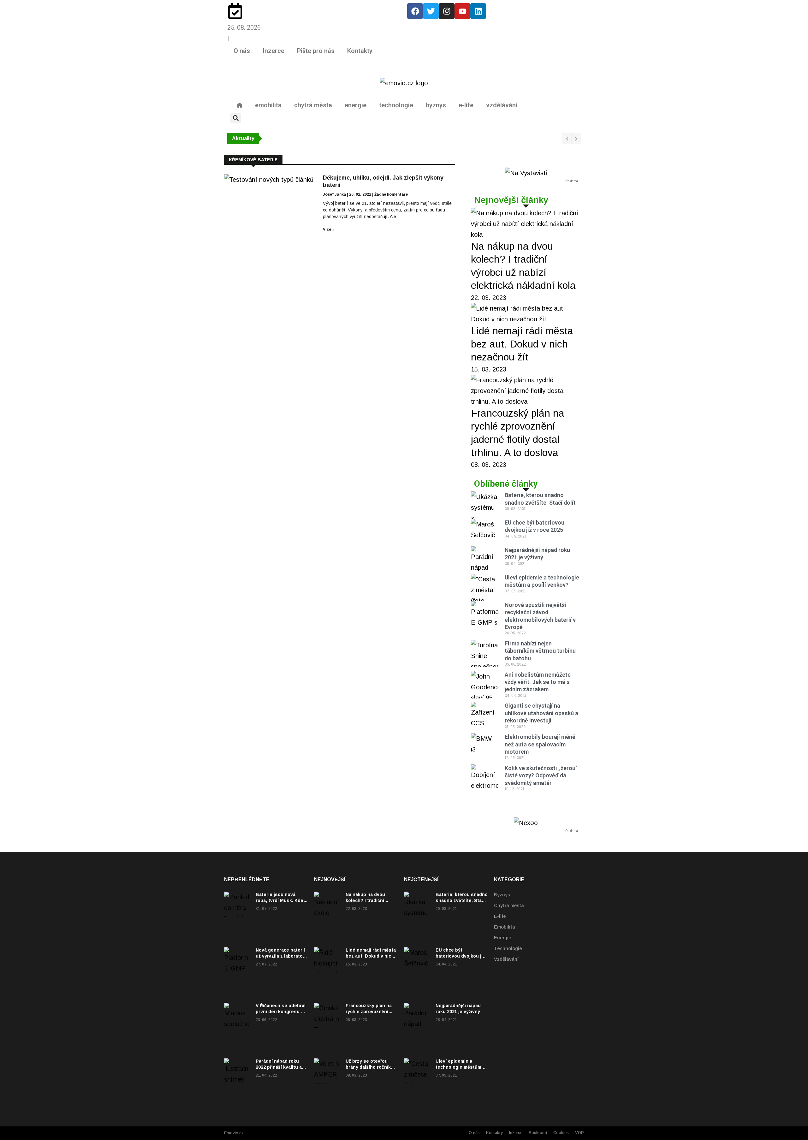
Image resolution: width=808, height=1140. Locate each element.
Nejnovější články (511, 200)
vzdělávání (501, 105)
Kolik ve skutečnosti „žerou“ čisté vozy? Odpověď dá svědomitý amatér (541, 775)
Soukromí (538, 1132)
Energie (502, 937)
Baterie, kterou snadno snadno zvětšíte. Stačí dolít (462, 900)
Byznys (502, 894)
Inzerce (273, 51)
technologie (396, 105)
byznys (436, 105)
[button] (235, 118)
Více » (328, 229)
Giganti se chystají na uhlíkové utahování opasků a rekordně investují (541, 713)
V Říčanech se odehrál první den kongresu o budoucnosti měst (281, 1011)
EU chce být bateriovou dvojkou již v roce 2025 (460, 955)
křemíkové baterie (253, 159)
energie (355, 105)
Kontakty (359, 51)
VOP (579, 1132)
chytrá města (313, 105)
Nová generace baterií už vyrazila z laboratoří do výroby (281, 955)
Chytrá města (509, 905)
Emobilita (504, 926)
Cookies (561, 1132)
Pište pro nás (316, 51)
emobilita (268, 105)
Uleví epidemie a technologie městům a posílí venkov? (460, 1067)
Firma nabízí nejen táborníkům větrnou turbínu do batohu (540, 651)
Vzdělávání (506, 959)
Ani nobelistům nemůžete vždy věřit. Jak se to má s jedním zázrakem (538, 682)
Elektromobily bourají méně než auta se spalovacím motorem (540, 744)
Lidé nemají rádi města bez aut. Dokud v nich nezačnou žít (522, 344)
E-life (500, 916)
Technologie (508, 948)
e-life (466, 105)
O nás (242, 51)
